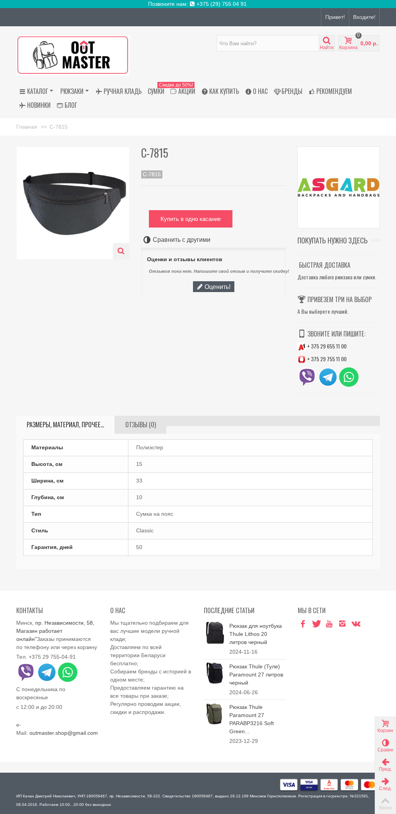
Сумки (156, 91)
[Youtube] (329, 624)
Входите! (364, 17)
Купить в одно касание (190, 219)
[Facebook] (303, 624)
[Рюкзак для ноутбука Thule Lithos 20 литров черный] (214, 632)
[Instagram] (342, 624)
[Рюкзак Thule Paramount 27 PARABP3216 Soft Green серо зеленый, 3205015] (214, 713)
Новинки (39, 105)
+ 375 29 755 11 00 (326, 359)
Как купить (224, 91)
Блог (71, 105)
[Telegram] (369, 624)
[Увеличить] (121, 251)
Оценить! (216, 286)
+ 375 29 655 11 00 (326, 346)
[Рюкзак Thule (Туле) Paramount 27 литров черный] (214, 673)
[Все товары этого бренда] (338, 187)
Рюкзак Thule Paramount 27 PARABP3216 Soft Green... (251, 719)
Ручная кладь (123, 91)
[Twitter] (316, 624)
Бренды (292, 91)
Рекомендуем (334, 91)
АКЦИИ (181, 90)
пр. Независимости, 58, (64, 623)
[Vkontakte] (355, 624)
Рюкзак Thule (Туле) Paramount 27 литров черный (256, 674)
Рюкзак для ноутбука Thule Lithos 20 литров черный (255, 634)
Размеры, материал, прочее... (65, 424)
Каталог (37, 91)
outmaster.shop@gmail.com (63, 733)
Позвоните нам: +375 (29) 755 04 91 (198, 4)
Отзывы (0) (140, 424)
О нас (260, 91)
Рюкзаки (72, 91)
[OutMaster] (73, 55)
